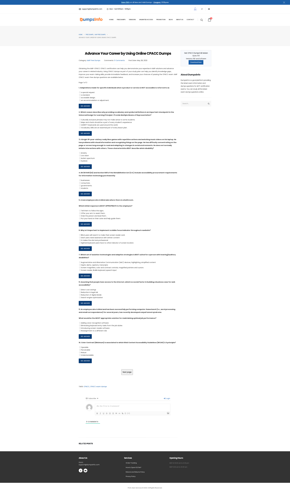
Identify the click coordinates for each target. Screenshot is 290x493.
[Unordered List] (113, 413)
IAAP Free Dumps (93, 60)
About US (179, 19)
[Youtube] (209, 9)
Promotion (161, 19)
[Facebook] (202, 9)
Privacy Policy (130, 476)
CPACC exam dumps (98, 386)
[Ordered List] (109, 413)
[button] (201, 19)
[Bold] (97, 413)
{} (125, 413)
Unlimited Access (146, 19)
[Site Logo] (91, 19)
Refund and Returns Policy (135, 472)
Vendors (132, 19)
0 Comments (119, 60)
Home (111, 19)
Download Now (196, 62)
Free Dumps (121, 19)
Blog (171, 19)
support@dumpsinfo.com (89, 465)
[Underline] (103, 413)
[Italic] (100, 413)
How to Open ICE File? (133, 467)
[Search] (208, 103)
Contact (190, 19)
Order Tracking (131, 463)
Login (168, 398)
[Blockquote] (116, 413)
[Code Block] (119, 413)
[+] (128, 413)
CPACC (86, 386)
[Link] (122, 413)
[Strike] (106, 413)
